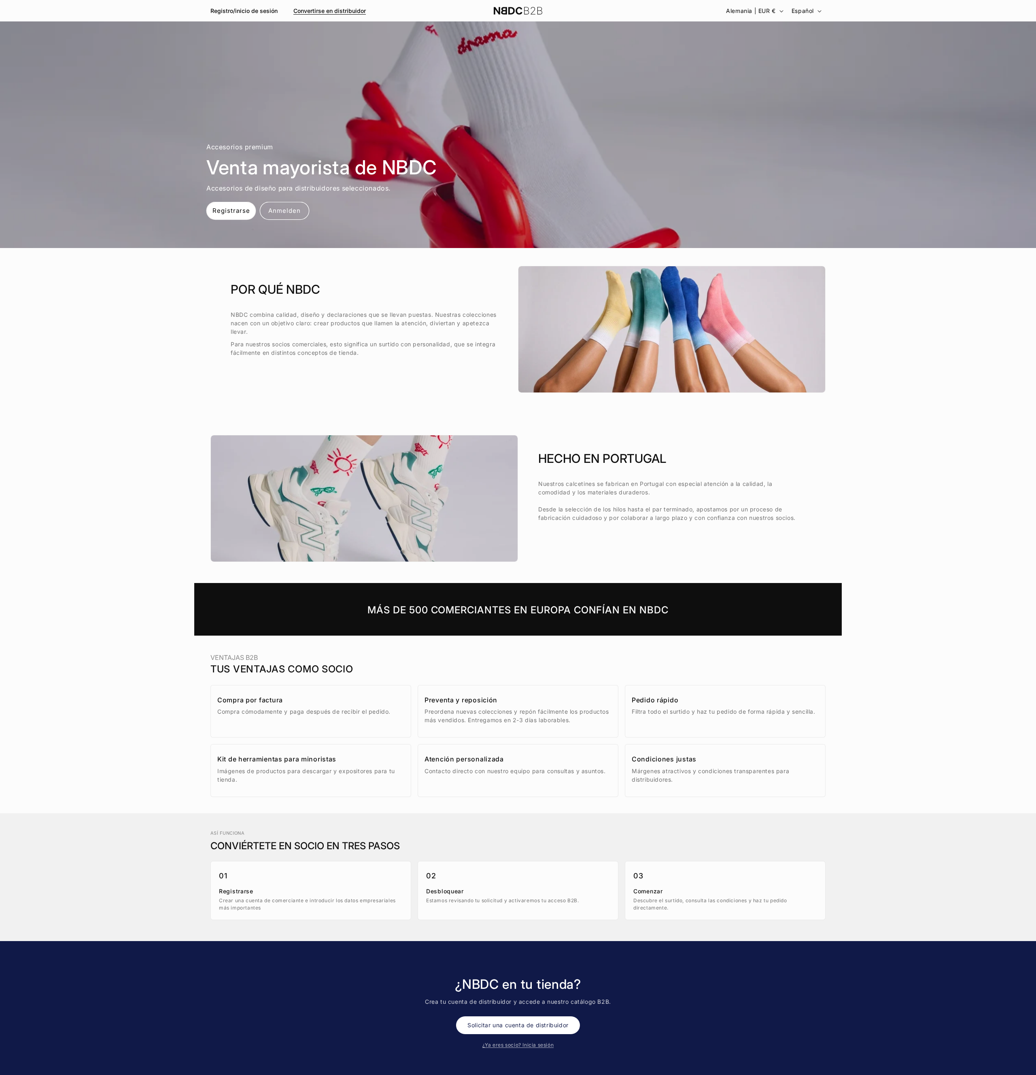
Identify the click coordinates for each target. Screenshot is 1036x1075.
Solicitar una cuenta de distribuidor (518, 1025)
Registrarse (231, 210)
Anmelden (284, 210)
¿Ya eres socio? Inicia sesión (518, 1045)
